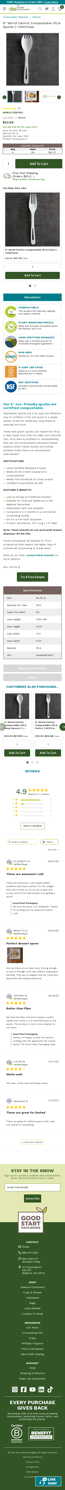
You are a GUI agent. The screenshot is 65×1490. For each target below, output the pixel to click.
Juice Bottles (32, 1308)
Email (25, 1246)
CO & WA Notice (33, 1477)
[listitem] (15, 955)
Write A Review (32, 826)
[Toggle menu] (4, 9)
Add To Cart (32, 275)
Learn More (51, 2)
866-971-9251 (30, 1252)
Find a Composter (32, 1348)
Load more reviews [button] (32, 1142)
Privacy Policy (32, 1462)
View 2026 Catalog (32, 1354)
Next (59, 97)
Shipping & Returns (32, 668)
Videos (32, 677)
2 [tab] (35, 286)
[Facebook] (24, 1390)
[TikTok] (50, 1390)
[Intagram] (15, 1390)
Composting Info (32, 1332)
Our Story (32, 1327)
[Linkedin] (41, 1390)
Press (32, 1338)
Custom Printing (32, 1313)
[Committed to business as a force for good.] (16, 1433)
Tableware (32, 1297)
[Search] (40, 9)
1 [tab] (30, 286)
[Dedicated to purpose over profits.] (41, 1433)
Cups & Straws (32, 1292)
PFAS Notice (32, 1472)
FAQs (32, 1367)
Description (32, 297)
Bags (32, 1303)
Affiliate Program (32, 1343)
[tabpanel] (32, 236)
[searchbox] (22, 842)
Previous (4, 97)
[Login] (53, 9)
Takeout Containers (32, 1287)
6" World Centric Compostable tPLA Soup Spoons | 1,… (15, 725)
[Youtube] (32, 1390)
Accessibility (32, 1467)
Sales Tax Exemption (32, 1378)
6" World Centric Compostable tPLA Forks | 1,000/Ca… (46, 725)
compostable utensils (40, 555)
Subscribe (32, 1198)
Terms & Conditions (32, 1457)
